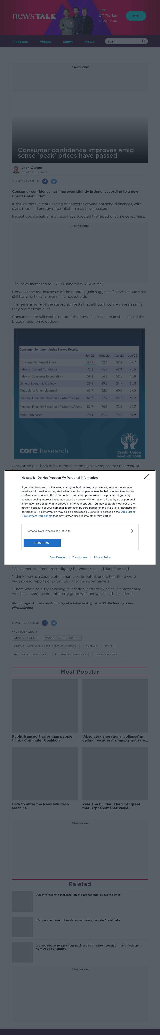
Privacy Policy (102, 557)
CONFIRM (42, 542)
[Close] (147, 478)
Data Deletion (58, 557)
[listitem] (80, 531)
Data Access (80, 557)
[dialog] (80, 517)
